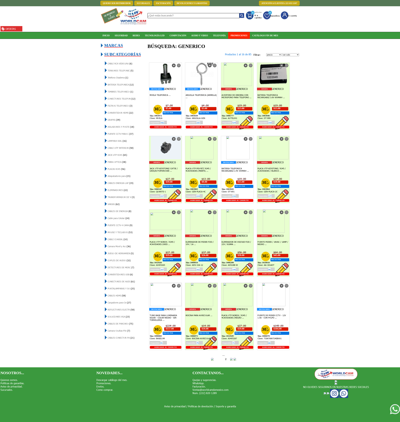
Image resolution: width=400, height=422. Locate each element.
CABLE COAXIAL (117, 239)
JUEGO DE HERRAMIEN (120, 253)
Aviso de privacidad (175, 406)
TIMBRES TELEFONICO (120, 91)
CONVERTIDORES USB (120, 274)
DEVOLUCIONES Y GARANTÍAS (192, 3)
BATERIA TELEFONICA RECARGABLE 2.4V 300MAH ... (235, 169)
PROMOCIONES (239, 35)
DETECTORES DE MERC (120, 267)
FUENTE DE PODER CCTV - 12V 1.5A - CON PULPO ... (272, 316)
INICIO (106, 35)
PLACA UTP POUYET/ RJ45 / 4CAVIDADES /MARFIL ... (198, 169)
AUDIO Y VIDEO (199, 35)
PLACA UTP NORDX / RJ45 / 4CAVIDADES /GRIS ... (162, 243)
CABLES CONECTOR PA (120, 337)
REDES (136, 35)
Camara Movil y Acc (119, 246)
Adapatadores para (118, 176)
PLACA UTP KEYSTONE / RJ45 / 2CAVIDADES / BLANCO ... (272, 169)
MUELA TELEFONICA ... (160, 95)
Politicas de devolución (200, 406)
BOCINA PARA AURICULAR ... (199, 315)
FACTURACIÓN (163, 3)
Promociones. (103, 383)
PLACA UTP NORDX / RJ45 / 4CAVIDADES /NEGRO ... (234, 316)
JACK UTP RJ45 (117, 154)
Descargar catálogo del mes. (111, 380)
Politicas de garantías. (12, 383)
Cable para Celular (118, 218)
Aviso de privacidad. (11, 386)
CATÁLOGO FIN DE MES (265, 35)
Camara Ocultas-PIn (118, 330)
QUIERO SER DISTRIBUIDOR (117, 3)
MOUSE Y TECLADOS (119, 232)
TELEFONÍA (219, 35)
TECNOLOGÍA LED (155, 35)
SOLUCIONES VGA (118, 316)
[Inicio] (212, 359)
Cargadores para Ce (119, 302)
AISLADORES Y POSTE (120, 126)
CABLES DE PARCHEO (120, 323)
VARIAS (113, 204)
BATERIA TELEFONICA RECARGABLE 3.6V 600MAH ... (271, 96)
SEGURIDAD (121, 35)
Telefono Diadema (117, 77)
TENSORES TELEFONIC (120, 70)
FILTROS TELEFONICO (119, 105)
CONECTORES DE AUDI (121, 281)
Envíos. (100, 386)
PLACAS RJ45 (116, 168)
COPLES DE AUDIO (119, 260)
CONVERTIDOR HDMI (120, 112)
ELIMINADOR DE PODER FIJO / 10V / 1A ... (200, 243)
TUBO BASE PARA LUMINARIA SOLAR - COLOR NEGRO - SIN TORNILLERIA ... (163, 317)
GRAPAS (113, 119)
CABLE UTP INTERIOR (120, 147)
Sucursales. (6, 389)
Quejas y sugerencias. (204, 380)
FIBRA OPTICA (116, 161)
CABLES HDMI (116, 295)
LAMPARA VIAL (117, 140)
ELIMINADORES (117, 190)
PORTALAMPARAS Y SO (121, 288)
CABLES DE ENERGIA (119, 211)
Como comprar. (104, 389)
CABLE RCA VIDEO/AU (119, 63)
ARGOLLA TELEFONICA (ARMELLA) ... (201, 96)
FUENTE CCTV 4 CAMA (119, 225)
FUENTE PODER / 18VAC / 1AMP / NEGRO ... (273, 243)
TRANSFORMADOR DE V (121, 197)
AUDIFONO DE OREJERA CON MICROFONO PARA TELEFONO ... (236, 96)
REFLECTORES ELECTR (121, 309)
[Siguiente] (231, 359)
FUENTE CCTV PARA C (120, 133)
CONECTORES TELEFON (121, 98)
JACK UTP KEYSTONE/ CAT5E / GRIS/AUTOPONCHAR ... (164, 169)
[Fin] (235, 359)
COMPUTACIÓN (178, 35)
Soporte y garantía (226, 406)
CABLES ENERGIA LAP (120, 183)
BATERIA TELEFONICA (120, 84)
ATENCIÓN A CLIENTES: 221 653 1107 (279, 3)
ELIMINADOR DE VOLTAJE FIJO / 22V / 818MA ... (236, 243)
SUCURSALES (143, 3)
